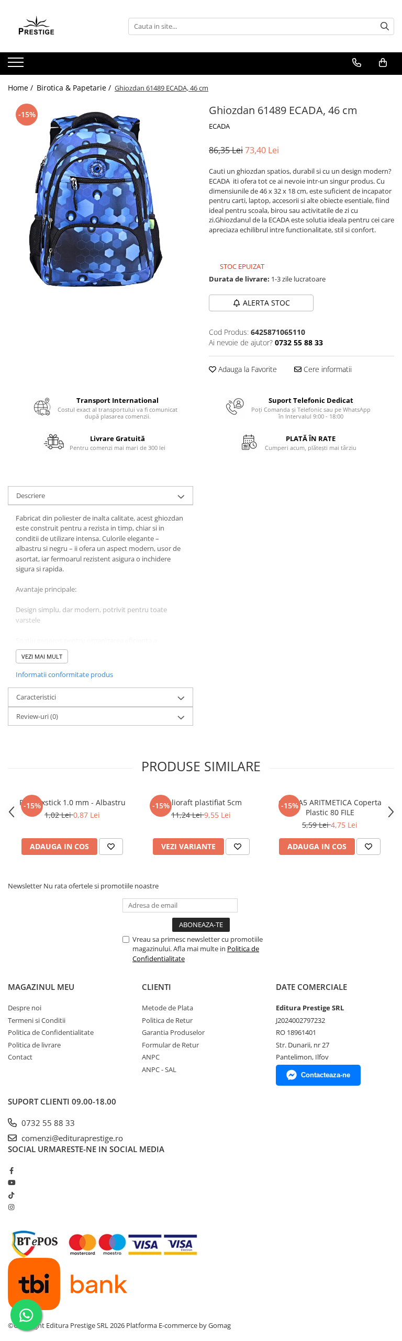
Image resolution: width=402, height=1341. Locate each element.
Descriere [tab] (30, 495)
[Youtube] (11, 1182)
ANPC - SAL (159, 1069)
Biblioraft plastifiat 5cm (201, 802)
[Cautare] (384, 26)
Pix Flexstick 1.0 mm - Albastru (72, 802)
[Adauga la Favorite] (111, 846)
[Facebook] (11, 1170)
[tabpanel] (100, 199)
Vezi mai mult (41, 656)
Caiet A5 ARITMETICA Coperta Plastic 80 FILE (330, 807)
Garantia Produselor (173, 1032)
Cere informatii (327, 369)
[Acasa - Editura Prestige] (60, 26)
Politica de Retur (167, 1020)
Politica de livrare (34, 1045)
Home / (21, 88)
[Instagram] (11, 1207)
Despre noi (24, 1007)
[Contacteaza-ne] (356, 62)
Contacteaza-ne (325, 1075)
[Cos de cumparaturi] (383, 62)
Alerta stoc (266, 303)
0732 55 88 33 (47, 1123)
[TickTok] (11, 1195)
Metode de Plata (167, 1007)
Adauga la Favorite (246, 369)
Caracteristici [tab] (36, 697)
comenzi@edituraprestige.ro (71, 1138)
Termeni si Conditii (36, 1020)
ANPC (151, 1057)
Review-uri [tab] (37, 716)
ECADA (219, 126)
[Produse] (17, 65)
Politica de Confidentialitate (51, 1032)
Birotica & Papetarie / (75, 88)
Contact (20, 1057)
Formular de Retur (170, 1045)
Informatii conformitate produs (64, 674)
